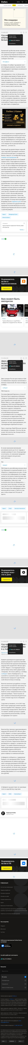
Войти (18, 2)
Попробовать (12, 43)
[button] (26, 2)
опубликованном (6, 933)
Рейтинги (20, 5)
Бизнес (4, 310)
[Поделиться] (23, 32)
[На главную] (4, 2)
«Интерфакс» (6, 61)
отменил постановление (8, 157)
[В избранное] (26, 32)
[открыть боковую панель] (22, 2)
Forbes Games (9, 5)
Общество (4, 601)
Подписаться (6, 280)
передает (5, 456)
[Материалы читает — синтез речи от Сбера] (21, 32)
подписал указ (16, 201)
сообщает (5, 379)
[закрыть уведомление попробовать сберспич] (21, 36)
